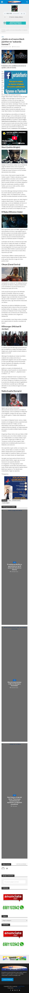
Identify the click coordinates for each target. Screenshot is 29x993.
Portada (3, 30)
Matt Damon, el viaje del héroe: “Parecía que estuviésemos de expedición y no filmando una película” (14, 800)
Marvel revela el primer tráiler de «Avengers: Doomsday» (14, 683)
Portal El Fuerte (20, 986)
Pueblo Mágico (5, 502)
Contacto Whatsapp (7, 979)
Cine (3, 36)
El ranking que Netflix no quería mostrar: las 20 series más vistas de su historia (14, 567)
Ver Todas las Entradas (21, 864)
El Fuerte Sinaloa (16, 500)
